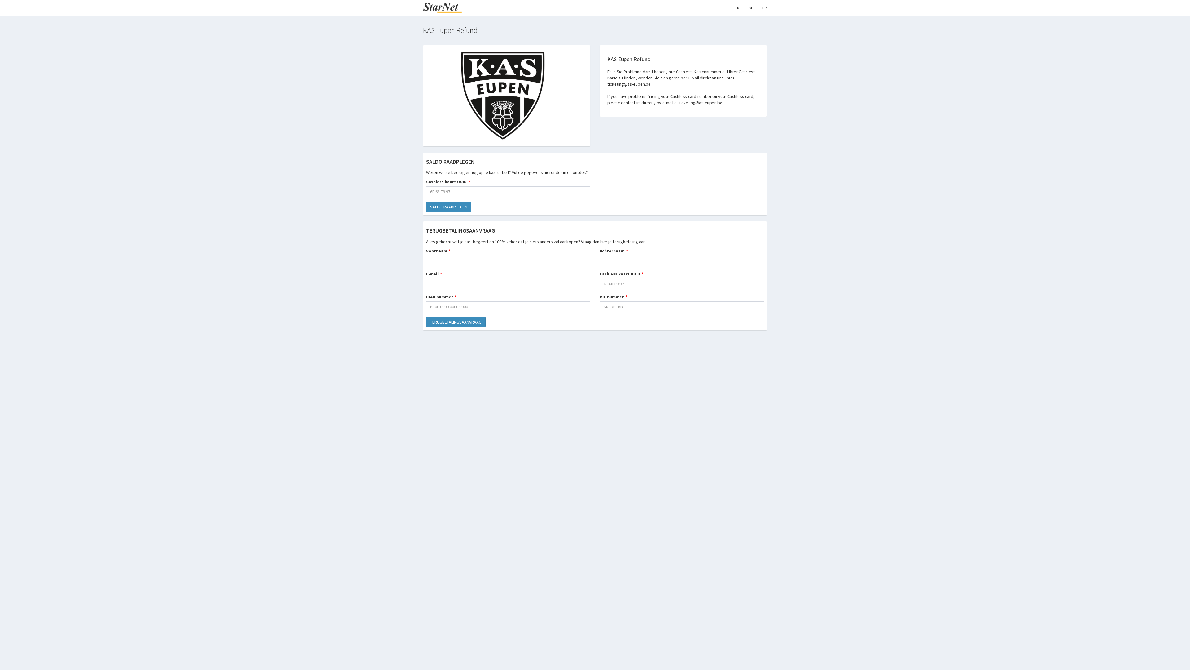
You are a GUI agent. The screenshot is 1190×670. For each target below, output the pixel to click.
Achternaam (612, 251)
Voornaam (436, 251)
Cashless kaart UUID (446, 182)
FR (764, 8)
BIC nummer (612, 297)
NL (751, 8)
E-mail (432, 274)
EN (737, 8)
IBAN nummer (439, 297)
